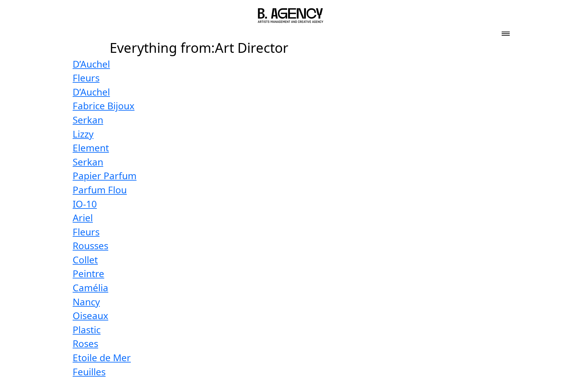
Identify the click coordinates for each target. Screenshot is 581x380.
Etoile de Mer (102, 357)
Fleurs (86, 77)
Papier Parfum (105, 175)
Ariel (83, 217)
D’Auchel (91, 64)
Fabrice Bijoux (103, 105)
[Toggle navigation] (506, 32)
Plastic (87, 329)
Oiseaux (90, 315)
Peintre (88, 273)
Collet (85, 259)
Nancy (86, 301)
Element (91, 147)
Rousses (90, 245)
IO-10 (85, 203)
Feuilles (89, 371)
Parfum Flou (100, 189)
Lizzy (83, 133)
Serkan (88, 119)
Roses (85, 343)
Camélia (90, 287)
